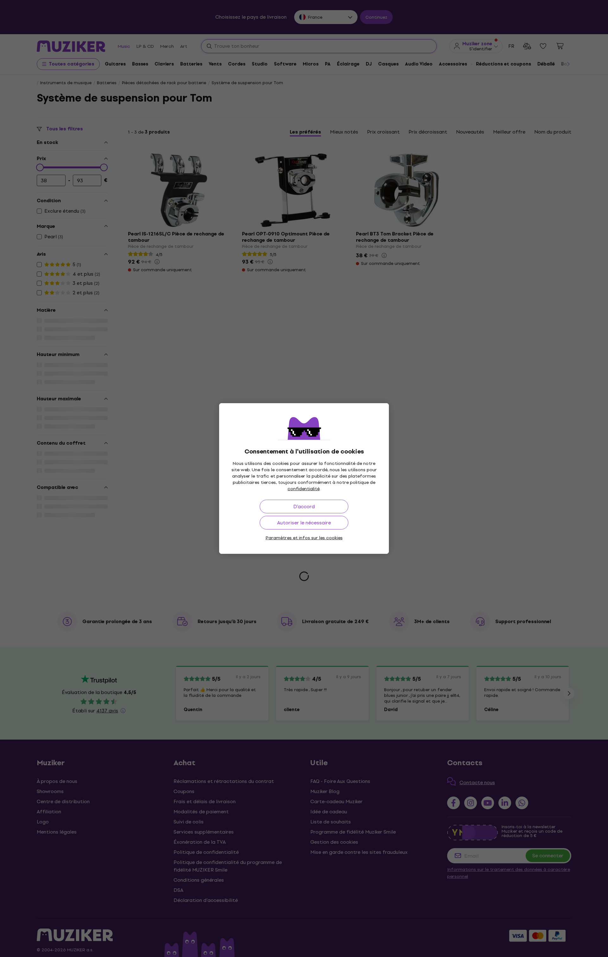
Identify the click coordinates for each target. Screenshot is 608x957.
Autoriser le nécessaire (304, 523)
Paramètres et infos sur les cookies (304, 538)
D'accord (304, 506)
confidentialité (304, 488)
